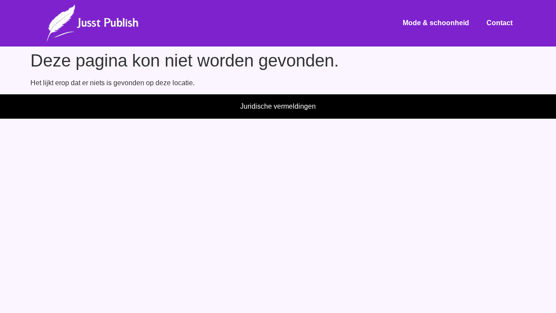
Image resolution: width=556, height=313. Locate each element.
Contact (499, 23)
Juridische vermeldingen (278, 106)
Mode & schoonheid (436, 23)
